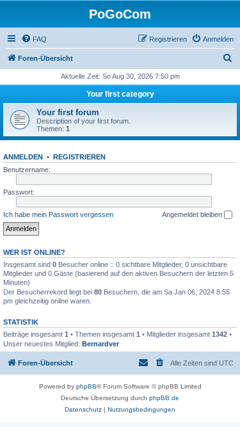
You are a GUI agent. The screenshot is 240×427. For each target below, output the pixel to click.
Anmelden (23, 157)
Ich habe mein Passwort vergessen (58, 214)
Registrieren (79, 157)
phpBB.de (164, 397)
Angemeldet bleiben (193, 214)
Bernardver (100, 344)
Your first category (120, 94)
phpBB (86, 386)
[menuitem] (34, 39)
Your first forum (67, 112)
